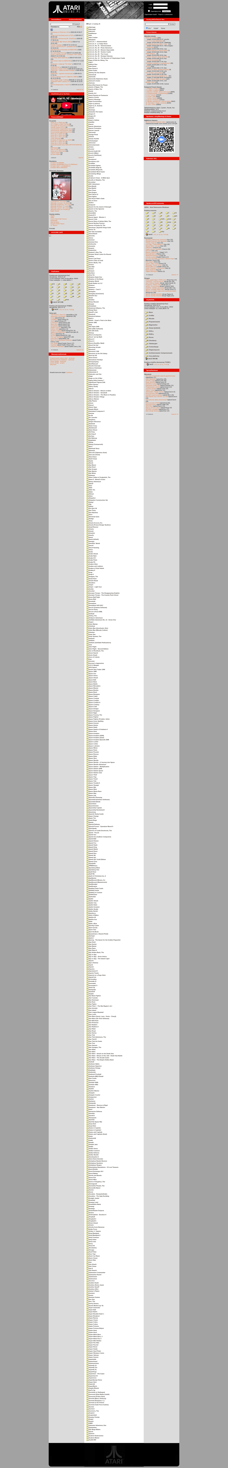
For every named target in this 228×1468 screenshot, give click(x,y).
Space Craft (92, 706)
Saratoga (91, 110)
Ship (90, 324)
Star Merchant (93, 1020)
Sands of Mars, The (95, 89)
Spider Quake (93, 909)
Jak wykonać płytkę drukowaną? (156, 400)
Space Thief (92, 775)
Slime (90, 496)
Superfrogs (92, 1372)
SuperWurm (92, 1386)
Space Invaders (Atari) (96, 737)
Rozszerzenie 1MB (152, 393)
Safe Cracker (93, 37)
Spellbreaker (92, 884)
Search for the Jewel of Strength (99, 207)
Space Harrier (93, 725)
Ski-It (90, 446)
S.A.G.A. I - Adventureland (97, 41)
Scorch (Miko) (93, 153)
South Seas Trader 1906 (96, 669)
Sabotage (91, 27)
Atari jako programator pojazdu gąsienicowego (160, 376)
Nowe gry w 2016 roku (58, 141)
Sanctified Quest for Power (98, 85)
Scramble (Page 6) (94, 167)
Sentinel (91, 240)
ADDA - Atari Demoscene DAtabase (156, 207)
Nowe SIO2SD (150, 382)
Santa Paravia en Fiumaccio (98, 95)
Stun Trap (92, 1254)
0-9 (53, 284)
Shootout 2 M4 (93, 351)
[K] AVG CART (150, 82)
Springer (91, 936)
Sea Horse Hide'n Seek (96, 198)
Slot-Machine (93, 512)
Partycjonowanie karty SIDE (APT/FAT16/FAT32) (66, 145)
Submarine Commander (58, 316)
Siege (90, 376)
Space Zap (92, 795)
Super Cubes (93, 1324)
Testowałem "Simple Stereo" (155, 392)
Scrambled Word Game (96, 172)
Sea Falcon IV (93, 194)
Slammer (91, 475)
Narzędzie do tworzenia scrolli (60, 125)
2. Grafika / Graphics (152, 90)
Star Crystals (93, 998)
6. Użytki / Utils (150, 96)
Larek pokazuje (56, 138)
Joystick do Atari (151, 388)
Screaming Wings (94, 174)
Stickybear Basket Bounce (97, 1161)
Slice (90, 485)
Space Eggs (92, 713)
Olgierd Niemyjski (151, 271)
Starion (91, 1099)
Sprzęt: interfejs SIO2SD (153, 296)
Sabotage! (92, 29)
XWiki (52, 217)
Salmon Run (92, 64)
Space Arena (93, 675)
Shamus (91, 285)
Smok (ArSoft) (93, 539)
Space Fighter (93, 717)
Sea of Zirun (92, 200)
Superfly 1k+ (92, 1367)
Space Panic (92, 750)
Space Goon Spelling (95, 721)
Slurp (90, 521)
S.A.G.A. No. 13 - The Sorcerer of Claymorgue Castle (106, 58)
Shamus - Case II (94, 289)
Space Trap (92, 777)
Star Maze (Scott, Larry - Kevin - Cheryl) (102, 1016)
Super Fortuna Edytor (96, 1328)
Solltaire (91, 640)
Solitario (91, 638)
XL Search (54, 225)
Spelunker (92, 896)
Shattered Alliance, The (96, 308)
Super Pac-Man (93, 1343)
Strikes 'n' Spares (94, 1231)
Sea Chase (92, 190)
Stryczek (91, 1245)
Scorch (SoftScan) (94, 155)
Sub (90, 1262)
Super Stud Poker (94, 1351)
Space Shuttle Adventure (97, 764)
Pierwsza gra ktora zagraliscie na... (157, 76)
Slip (89, 504)
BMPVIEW (54, 148)
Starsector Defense (95, 1111)
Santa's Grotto (93, 97)
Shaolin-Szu (92, 295)
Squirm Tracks (93, 973)
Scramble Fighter (94, 165)
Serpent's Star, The (95, 252)
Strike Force (92, 1229)
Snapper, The (93, 576)
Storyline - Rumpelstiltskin (97, 1194)
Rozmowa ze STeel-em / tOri (60, 32)
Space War (92, 787)
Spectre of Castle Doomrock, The (100, 830)
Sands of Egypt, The (95, 87)
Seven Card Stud (94, 258)
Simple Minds (93, 409)
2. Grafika (150, 315)
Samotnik (91, 76)
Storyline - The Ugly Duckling (98, 1196)
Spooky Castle (93, 925)
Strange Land (93, 1202)
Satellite (91, 122)
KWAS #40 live (55, 67)
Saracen (91, 107)
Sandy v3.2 (92, 93)
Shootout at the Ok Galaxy (97, 353)
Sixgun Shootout (94, 421)
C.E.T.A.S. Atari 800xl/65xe (154, 41)
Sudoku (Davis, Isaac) (96, 1285)
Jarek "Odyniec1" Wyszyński (155, 268)
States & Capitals (94, 1128)
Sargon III (91, 116)
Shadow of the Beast (95, 279)
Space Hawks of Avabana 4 (98, 729)
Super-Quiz (92, 1382)
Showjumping (93, 361)
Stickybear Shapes (95, 1165)
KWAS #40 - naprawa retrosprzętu (62, 73)
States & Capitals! (94, 1130)
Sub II (90, 1268)
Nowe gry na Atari (151, 38)
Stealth (91, 1142)
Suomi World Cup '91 (95, 1305)
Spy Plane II (92, 950)
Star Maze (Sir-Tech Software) (98, 1018)
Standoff (91, 991)
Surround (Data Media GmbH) (98, 1394)
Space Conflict (93, 700)
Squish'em (92, 977)
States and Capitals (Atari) (97, 1134)
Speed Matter (93, 849)
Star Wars (91, 1051)
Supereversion (93, 1363)
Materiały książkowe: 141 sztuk (61, 204)
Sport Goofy (92, 927)
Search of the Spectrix (96, 209)
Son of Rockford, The (96, 651)
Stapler (91, 994)
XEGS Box (149, 406)
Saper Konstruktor (95, 101)
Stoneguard (92, 1184)
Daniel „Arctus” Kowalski (153, 249)
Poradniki (52, 121)
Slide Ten (91, 490)
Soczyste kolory (151, 404)
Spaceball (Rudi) (94, 801)
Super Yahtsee (93, 1355)
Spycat (91, 960)
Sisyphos (91, 419)
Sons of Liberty (93, 657)
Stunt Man (92, 1260)
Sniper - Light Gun (95, 587)
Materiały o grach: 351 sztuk (60, 208)
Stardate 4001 (93, 1084)
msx (169, 222)
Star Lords (92, 1014)
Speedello (92, 863)
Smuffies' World (94, 543)
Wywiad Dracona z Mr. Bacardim (156, 241)
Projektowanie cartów (152, 387)
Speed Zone (92, 861)
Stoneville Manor (94, 1188)
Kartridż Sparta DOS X (58, 127)
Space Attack (93, 678)
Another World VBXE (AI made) (156, 79)
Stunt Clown (93, 1258)
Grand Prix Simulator (57, 346)
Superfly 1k (92, 1365)
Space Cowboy (93, 704)
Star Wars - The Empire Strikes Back (101, 1060)
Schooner (92, 143)
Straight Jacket (93, 1198)
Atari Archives (55, 222)
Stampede (92, 989)
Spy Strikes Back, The (96, 952)
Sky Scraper (92, 469)
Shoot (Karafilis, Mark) (96, 343)
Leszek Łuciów (150, 257)
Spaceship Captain (95, 808)
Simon (90, 403)
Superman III (93, 1376)
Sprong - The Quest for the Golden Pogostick (104, 940)
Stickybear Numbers (95, 1163)
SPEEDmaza (92, 865)
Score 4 (91, 157)
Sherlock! (91, 314)
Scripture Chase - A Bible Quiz (99, 178)
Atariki (52, 216)
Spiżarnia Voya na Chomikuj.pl (60, 209)
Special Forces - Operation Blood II (100, 826)
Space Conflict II (94, 702)
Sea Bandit (92, 186)
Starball (91, 1062)
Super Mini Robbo (94, 1341)
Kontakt (52, 228)
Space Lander (93, 741)
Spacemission (93, 806)
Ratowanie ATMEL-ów (153, 385)
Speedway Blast (94, 868)
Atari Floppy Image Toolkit (59, 80)
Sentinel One (93, 242)
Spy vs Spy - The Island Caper (99, 958)
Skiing (90, 442)
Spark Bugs (92, 820)
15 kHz (148, 66)
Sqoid (90, 965)
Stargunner (92, 1097)
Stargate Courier (94, 1095)
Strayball (91, 1217)
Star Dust (91, 1002)
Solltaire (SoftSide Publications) (99, 642)
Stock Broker (93, 1169)
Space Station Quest (95, 770)
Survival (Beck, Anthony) (97, 1398)
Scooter (91, 149)
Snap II (91, 574)
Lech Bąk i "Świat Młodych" (154, 244)
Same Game (92, 70)
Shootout (91, 349)
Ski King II (92, 434)
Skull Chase (92, 459)
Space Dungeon (94, 711)
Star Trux (91, 1043)
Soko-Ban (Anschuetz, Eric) (98, 628)
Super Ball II (92, 1312)
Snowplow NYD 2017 (95, 605)
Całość (56, 309)
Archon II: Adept (56, 330)
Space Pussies (93, 752)
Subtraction (92, 1279)
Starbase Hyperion (95, 1066)
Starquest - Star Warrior (96, 1107)
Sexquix (91, 271)
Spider (90, 899)
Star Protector (93, 1022)
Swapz (90, 1419)
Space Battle (93, 684)
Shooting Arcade (94, 347)
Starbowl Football (94, 1074)
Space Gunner (93, 723)
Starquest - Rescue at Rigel (98, 1105)
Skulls (90, 461)
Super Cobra (93, 1322)
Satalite (91, 118)
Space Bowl (92, 692)
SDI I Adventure (94, 184)
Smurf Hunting (93, 547)
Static (90, 1136)
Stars (90, 1109)
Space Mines (93, 748)
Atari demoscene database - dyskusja (62, 360)
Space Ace (92, 673)
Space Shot (92, 758)
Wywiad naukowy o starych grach (156, 50)
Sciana (90, 147)
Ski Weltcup (92, 438)
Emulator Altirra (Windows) (59, 167)
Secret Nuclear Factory (96, 223)
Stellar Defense (93, 1153)
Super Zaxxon (93, 1357)
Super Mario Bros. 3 (95, 1336)
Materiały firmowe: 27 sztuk (59, 206)
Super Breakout (94, 1316)
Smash (91, 531)
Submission (92, 1276)
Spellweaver (92, 894)
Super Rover (92, 1347)
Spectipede (92, 828)
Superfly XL (92, 1369)
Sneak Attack (93, 580)
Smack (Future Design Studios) (99, 525)
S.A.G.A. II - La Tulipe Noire (98, 44)
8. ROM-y (150, 334)
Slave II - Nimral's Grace (96, 479)
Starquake (92, 1103)
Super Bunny (93, 1318)
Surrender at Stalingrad (96, 1392)
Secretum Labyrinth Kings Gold (99, 227)
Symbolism (92, 1427)
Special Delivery (94, 824)
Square (91, 967)
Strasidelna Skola (94, 1204)
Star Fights (92, 1004)
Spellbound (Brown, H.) (96, 880)
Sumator (91, 1293)
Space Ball (92, 680)
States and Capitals (95, 1132)
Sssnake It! (92, 981)
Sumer (90, 1295)
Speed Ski (92, 855)
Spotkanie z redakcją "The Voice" (61, 64)
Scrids (90, 176)
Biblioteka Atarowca (56, 171)
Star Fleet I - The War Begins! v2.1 (100, 1006)
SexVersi (91, 273)
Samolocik (92, 74)
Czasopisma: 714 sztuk (58, 201)
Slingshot (92, 498)
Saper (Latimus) (94, 103)
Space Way (92, 793)
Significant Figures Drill (96, 382)
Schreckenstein (93, 145)
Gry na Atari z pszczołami (154, 73)
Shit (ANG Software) (95, 329)
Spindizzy (92, 913)
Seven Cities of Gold (95, 260)
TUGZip (71, 309)
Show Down (92, 357)
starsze (80, 157)
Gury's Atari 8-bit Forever (59, 219)
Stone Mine (92, 1179)
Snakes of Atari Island (96, 568)
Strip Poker (92, 1239)
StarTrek (91, 1119)
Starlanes (91, 1101)
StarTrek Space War (95, 1122)
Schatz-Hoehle (93, 138)
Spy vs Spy (92, 954)
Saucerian (92, 132)
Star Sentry (92, 1033)
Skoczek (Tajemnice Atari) (97, 452)
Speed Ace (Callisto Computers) (99, 837)
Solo (90, 645)
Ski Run (91, 436)
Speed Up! (92, 857)
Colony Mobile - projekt (57, 363)
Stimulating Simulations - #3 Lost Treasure (103, 1167)
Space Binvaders (94, 686)
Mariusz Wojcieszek (152, 252)
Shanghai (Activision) (96, 293)
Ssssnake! (92, 983)
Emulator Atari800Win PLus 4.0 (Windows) (64, 164)
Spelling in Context (95, 892)
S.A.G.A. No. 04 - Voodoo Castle (99, 52)
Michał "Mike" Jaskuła (153, 246)
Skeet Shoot (92, 430)
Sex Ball (91, 267)
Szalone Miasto (93, 1438)
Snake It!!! (92, 558)
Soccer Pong (93, 609)
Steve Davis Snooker (95, 1159)
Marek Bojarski (150, 270)
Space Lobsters (94, 746)
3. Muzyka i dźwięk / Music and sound (158, 92)
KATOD (148, 251)
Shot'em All (92, 355)
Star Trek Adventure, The (97, 1037)
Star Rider (92, 1029)
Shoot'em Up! (93, 345)
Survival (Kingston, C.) (96, 1400)
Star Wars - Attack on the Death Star (101, 1053)
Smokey (91, 541)
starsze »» (79, 89)
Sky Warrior (92, 471)
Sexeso (91, 269)
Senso (90, 238)
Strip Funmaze (93, 1237)
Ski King (91, 432)
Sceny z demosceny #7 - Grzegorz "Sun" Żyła (65, 54)
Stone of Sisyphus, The (96, 1181)
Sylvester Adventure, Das (97, 1425)
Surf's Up (91, 1390)
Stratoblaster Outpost (96, 1210)
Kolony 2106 (55, 329)
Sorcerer (91, 661)
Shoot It (91, 341)
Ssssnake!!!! (93, 985)
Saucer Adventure (94, 126)
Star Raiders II (93, 1026)
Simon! (91, 405)
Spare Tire (92, 818)
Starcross (91, 1080)
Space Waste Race (94, 791)
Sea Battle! (92, 188)
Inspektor (54, 345)
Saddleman (92, 33)
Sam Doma (92, 66)
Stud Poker (92, 1252)
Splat (90, 921)
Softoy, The (92, 616)
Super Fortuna (93, 1326)
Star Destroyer (93, 1000)
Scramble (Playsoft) (95, 169)
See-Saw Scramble (95, 231)
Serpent (91, 248)
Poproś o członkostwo (165, 14)
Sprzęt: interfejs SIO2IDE (154, 294)
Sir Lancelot (92, 417)
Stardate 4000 (93, 1082)
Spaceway (92, 812)
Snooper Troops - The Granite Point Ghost (103, 595)
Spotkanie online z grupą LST (60, 81)
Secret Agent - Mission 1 (97, 217)
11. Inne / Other (151, 104)
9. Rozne (150, 337)
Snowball (91, 601)
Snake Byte (92, 556)
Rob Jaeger (149, 262)
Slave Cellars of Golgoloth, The (99, 477)
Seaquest (91, 205)
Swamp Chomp (93, 1417)
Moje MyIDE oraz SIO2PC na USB (157, 396)
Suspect (91, 1413)
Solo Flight (92, 647)
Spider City (92, 903)
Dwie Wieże (54, 338)
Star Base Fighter (94, 996)
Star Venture (92, 1045)
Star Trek (91, 1035)
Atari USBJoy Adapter (153, 283)
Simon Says (92, 407)
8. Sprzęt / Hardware (152, 100)
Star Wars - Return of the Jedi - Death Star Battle (105, 1055)
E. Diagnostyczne (153, 350)
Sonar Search (93, 653)
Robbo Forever (55, 327)
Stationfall (92, 1138)
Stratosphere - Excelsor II (97, 1214)
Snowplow (92, 603)
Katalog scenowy (150, 210)
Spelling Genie (93, 890)
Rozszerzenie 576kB (152, 403)
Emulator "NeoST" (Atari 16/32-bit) (157, 57)
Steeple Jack (93, 1144)
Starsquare (92, 1117)
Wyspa (53, 334)
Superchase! (93, 1361)
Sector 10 (91, 229)
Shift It (90, 318)
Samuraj (91, 83)
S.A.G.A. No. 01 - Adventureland (99, 45)
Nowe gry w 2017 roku (58, 137)
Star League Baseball (95, 1012)
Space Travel (93, 779)
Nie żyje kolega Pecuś (58, 53)
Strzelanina (92, 1248)
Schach (91, 136)
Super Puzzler (93, 1345)
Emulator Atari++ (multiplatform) (60, 166)
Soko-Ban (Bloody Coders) (98, 630)
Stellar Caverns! (94, 1150)
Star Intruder (93, 1008)
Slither (90, 506)
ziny (162, 231)
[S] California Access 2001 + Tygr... (157, 44)
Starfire (91, 1088)
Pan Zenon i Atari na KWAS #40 (61, 61)
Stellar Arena (93, 1148)
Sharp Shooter (93, 302)
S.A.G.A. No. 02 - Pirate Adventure (100, 48)
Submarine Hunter (94, 1274)
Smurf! (91, 545)
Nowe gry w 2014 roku (58, 151)
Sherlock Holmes (94, 316)
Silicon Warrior (93, 399)
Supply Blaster (93, 1388)
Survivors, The (93, 1411)
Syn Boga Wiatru (94, 1429)
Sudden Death (93, 1283)
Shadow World (93, 281)
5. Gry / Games (151, 95)
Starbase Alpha (93, 1064)
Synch (90, 1431)
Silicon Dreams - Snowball (97, 392)
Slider (90, 492)
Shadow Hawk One (95, 277)
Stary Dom (92, 1124)
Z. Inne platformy (153, 356)
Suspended (92, 1415)
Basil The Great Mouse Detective (61, 340)
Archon (53, 335)
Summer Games (94, 1297)
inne (67, 299)
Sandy (90, 91)
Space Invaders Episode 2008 (98, 739)
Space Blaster (93, 688)
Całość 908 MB (152, 358)
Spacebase (92, 803)
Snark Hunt (92, 578)
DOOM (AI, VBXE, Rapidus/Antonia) (157, 69)
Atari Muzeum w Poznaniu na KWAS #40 (64, 49)
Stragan (147, 278)
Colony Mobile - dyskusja (58, 361)
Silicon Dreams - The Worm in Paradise (102, 395)
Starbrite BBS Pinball (95, 1076)
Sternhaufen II (93, 1157)
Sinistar (91, 413)
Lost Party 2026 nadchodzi (59, 57)
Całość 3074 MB (57, 302)
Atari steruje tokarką (152, 411)
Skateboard (92, 428)
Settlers (91, 256)
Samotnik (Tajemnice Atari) (98, 79)
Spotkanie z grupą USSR (59, 69)
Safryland (91, 39)
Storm (90, 1192)
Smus (90, 549)
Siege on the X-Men (95, 378)
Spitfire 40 (92, 917)
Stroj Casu (92, 1241)
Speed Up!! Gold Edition (97, 859)
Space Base (92, 682)
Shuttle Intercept (94, 366)
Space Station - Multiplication (98, 766)
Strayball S (92, 1221)
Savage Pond (93, 134)
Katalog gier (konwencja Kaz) (59, 275)
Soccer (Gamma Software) (97, 607)
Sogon (90, 622)
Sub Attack (92, 1264)
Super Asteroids (94, 1307)
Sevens (91, 264)
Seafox (91, 202)
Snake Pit (91, 562)
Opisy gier (52, 313)
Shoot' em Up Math (95, 337)
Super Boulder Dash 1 (96, 1314)
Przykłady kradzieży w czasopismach (158, 63)
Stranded (91, 1200)
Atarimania (54, 220)
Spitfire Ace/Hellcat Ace (58, 332)
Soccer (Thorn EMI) (95, 611)
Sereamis (91, 246)
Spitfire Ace (92, 919)
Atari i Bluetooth (151, 379)
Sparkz (91, 822)
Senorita (91, 236)
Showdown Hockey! (95, 360)
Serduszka (92, 244)
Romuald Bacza (151, 254)
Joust (52, 321)
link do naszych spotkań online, (156, 122)
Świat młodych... (151, 53)
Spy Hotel (92, 942)
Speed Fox (92, 843)
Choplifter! (54, 319)
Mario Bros (54, 324)
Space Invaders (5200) (96, 735)
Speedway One (93, 870)
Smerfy (91, 535)
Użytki (156, 28)
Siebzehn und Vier (94, 374)
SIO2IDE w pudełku (152, 409)
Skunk (90, 463)
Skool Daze (92, 457)
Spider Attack (93, 901)
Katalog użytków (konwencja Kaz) (156, 303)
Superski (91, 1384)
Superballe (92, 1359)
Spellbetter (92, 878)
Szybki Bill (92, 1440)
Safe (90, 35)
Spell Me (91, 874)
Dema (163, 28)
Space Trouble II (94, 783)
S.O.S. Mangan (93, 665)
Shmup (91, 333)
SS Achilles (92, 979)
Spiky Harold (93, 911)
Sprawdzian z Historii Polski (98, 934)
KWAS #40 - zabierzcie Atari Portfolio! (63, 70)
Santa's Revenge (94, 99)
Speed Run (92, 853)
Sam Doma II (93, 68)
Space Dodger (93, 708)
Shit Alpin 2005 (93, 326)
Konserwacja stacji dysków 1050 (61, 130)
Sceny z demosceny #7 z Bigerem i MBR (64, 76)
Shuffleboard (93, 364)
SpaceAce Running (95, 797)
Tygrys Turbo (150, 390)
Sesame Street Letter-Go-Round (99, 254)
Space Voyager (93, 785)
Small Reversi (93, 527)
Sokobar (91, 632)
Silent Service (93, 384)
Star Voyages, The (94, 1047)
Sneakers (91, 583)
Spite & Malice (93, 915)
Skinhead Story (93, 448)
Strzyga (91, 1250)
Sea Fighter (92, 196)
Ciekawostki (149, 47)
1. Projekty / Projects (152, 88)
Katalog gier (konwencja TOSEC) (60, 306)
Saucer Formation (94, 128)
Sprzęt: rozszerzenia (152, 286)
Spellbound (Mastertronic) (97, 882)
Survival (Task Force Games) (98, 1404)
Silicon (91, 388)
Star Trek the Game (95, 1041)
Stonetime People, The (96, 1186)
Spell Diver (92, 872)
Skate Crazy (92, 426)
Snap (90, 572)
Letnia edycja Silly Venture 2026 (61, 42)
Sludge (91, 518)
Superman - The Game (96, 1373)
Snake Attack (93, 554)
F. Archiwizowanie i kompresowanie (159, 353)
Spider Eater (92, 905)
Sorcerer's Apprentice (96, 663)
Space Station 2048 (95, 768)
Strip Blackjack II (94, 1235)
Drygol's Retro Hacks (57, 223)
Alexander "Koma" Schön (154, 265)
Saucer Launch (93, 130)
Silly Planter (92, 401)
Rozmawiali (148, 238)
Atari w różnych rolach (153, 407)
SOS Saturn (92, 667)
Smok (90, 537)
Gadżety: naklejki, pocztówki (155, 288)
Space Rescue (93, 754)
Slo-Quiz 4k (92, 508)
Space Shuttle (93, 760)
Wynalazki (147, 374)
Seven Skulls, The (94, 262)
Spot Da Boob (93, 932)
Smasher (91, 533)
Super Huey (92, 1330)
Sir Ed (90, 415)
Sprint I (91, 938)
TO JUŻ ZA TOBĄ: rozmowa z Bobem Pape (160, 258)
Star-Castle (92, 1078)
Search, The (92, 211)
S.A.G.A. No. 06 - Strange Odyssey (100, 56)
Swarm (91, 1421)
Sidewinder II (93, 372)
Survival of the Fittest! (96, 1402)
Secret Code (92, 219)
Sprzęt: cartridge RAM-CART (155, 289)
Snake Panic (92, 560)
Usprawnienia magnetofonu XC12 (61, 129)
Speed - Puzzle (93, 832)
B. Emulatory (151, 340)
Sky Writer (92, 473)
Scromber (92, 182)
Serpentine (92, 250)
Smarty (91, 529)
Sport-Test (92, 929)
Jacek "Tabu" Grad (152, 263)
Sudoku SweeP (93, 1287)
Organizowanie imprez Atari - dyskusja (62, 358)
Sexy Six (91, 275)
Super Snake (93, 1349)
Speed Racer (93, 851)
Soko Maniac (93, 624)
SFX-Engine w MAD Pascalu (60, 124)
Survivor (91, 1409)
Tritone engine (55, 153)
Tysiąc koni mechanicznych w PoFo (62, 35)
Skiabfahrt (92, 440)
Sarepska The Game (95, 112)
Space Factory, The (95, 715)
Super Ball (92, 1310)
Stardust (91, 1086)
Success (91, 1281)
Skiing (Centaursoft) (95, 444)
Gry (149, 28)
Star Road (92, 1031)
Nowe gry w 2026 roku (58, 122)
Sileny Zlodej (93, 386)
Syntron (91, 1433)
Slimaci (91, 494)
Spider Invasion (94, 907)
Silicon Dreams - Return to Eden (99, 391)
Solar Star (92, 634)
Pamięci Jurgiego (56, 45)
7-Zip (66, 309)
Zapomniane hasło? (151, 14)
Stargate (91, 1093)
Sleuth (90, 483)
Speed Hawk (92, 845)
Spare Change (93, 816)
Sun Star (91, 1299)
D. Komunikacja (152, 347)
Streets (91, 1225)
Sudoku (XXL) (93, 1289)
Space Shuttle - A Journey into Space (101, 762)
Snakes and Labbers (95, 566)
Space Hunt (92, 731)
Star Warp (92, 1049)
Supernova (92, 1378)
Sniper (90, 585)
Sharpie (91, 304)
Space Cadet (93, 696)
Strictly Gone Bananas (96, 1227)
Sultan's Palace (93, 1291)
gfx (176, 216)
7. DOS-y (150, 331)
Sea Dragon (92, 192)
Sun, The (91, 1301)
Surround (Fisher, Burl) (96, 1396)
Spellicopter (92, 886)
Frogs (52, 318)
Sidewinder (92, 370)
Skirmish (91, 450)
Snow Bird (92, 599)
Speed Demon (93, 841)
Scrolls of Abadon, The (96, 180)
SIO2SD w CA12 (151, 384)
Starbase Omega (94, 1068)
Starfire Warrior (93, 1091)
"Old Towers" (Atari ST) (58, 314)
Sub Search (92, 1270)
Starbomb (92, 1072)
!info (163, 219)
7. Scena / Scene (151, 98)
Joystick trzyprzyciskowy (154, 395)
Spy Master (92, 946)
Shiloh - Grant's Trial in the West (99, 320)
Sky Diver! (92, 467)
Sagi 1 (90, 62)
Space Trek (92, 781)
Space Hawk (92, 727)
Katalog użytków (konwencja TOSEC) (157, 362)
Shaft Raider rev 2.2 (95, 283)
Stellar (90, 1146)
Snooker (91, 591)
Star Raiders (92, 1025)
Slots (90, 514)
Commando (54, 322)
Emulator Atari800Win (57, 163)
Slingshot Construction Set (98, 500)
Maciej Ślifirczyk (151, 266)
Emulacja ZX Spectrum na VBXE (61, 140)
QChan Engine (55, 154)
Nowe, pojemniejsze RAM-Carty (156, 280)
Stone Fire (92, 1177)
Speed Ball (92, 839)
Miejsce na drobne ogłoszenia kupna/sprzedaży (161, 291)
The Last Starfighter (57, 337)
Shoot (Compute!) (94, 335)
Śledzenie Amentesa (152, 255)
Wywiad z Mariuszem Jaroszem (156, 239)
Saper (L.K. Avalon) (95, 105)
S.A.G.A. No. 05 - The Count (98, 54)
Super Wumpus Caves (96, 1353)
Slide (90, 487)
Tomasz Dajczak (151, 243)
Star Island (92, 1010)
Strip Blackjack (93, 1233)
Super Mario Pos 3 (94, 1338)
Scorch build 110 (94, 151)
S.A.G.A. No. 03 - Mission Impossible (101, 50)
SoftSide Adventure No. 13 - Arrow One (102, 620)
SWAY (90, 1423)
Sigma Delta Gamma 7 (96, 380)
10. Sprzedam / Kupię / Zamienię (156, 103)
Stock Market (93, 1173)
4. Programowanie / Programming (156, 93)
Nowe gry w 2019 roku (58, 135)
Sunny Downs (93, 1303)
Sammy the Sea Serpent (96, 72)
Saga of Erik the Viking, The (98, 60)
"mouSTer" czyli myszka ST (155, 281)
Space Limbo (93, 744)
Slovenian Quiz (93, 516)
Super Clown (93, 1320)
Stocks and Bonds (95, 1175)
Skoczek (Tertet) (94, 454)
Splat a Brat (92, 923)
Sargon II (91, 114)
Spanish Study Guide (96, 814)
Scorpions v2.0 (93, 161)
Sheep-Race (92, 310)
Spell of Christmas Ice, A (97, 876)
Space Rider (92, 756)
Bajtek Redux (55, 211)
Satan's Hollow (93, 120)
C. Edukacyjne (152, 343)
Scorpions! (92, 159)
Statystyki (53, 364)
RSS (78, 27)
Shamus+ (91, 287)
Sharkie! (91, 300)
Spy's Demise (93, 963)
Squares (91, 969)
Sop (90, 659)
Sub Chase (92, 1266)
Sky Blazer (92, 465)
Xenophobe (54, 326)
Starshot (91, 1115)
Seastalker (92, 213)
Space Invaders (93, 733)
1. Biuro (150, 312)
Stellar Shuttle (93, 1155)
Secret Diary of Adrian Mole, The (99, 221)
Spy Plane (92, 948)
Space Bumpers (94, 694)
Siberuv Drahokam (95, 368)
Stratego (91, 1208)
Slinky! (91, 502)
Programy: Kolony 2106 (153, 284)
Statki (90, 1140)
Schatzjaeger (93, 141)
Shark (90, 298)
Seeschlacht (92, 233)
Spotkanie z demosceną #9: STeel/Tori (63, 38)
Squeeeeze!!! (93, 971)
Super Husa (92, 1332)
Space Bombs (93, 690)
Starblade (91, 1070)
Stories (91, 1190)
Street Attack (93, 1223)
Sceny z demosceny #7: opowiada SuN (63, 46)
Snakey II (91, 570)
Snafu (90, 552)
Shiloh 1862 (92, 322)
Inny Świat (54, 343)
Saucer (91, 124)
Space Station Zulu (95, 772)
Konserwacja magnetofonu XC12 (61, 132)
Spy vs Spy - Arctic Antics (97, 956)
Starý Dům (92, 1126)
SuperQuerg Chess (95, 1380)
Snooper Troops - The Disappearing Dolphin (104, 593)
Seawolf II (92, 215)
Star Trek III (92, 1039)
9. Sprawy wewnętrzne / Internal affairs (158, 101)
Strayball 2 (92, 1219)
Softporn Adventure (95, 618)
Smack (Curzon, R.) (95, 523)
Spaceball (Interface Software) (99, 799)
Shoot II (91, 339)
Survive (91, 1407)
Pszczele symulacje (152, 60)
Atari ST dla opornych (58, 149)
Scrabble (91, 163)
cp (176, 212)
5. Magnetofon (152, 325)
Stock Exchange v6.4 (95, 1171)
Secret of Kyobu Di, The (96, 225)
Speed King (92, 847)
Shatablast (92, 306)
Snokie (91, 589)
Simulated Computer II (96, 411)
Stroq (90, 1243)
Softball (91, 614)
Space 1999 (92, 671)
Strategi (91, 1206)
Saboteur (91, 31)
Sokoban (91, 626)
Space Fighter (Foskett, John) (99, 719)
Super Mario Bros (94, 1334)
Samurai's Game (94, 81)
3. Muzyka (150, 318)
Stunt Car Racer (94, 1256)
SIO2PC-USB (150, 380)
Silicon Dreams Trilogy (96, 397)
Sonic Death (92, 655)
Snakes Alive (93, 564)
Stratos (91, 1212)
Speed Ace (92, 834)
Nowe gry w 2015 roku (58, 143)
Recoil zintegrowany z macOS (60, 84)
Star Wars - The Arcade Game (98, 1057)
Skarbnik (91, 423)
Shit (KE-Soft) (93, 331)
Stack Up (91, 987)
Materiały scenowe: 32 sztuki (60, 203)
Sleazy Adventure (94, 481)
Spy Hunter (92, 944)
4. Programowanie (153, 321)
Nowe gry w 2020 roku (58, 133)
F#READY (149, 247)
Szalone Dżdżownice (95, 1435)
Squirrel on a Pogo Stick (97, 975)
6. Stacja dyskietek (153, 328)
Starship (91, 1113)
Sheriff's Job (93, 312)
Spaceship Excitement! (96, 810)
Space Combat (93, 698)
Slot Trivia (92, 510)
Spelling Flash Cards (95, 888)
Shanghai (91, 291)
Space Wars (92, 789)
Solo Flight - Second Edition (98, 649)
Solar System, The (94, 636)
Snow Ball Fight (94, 597)
